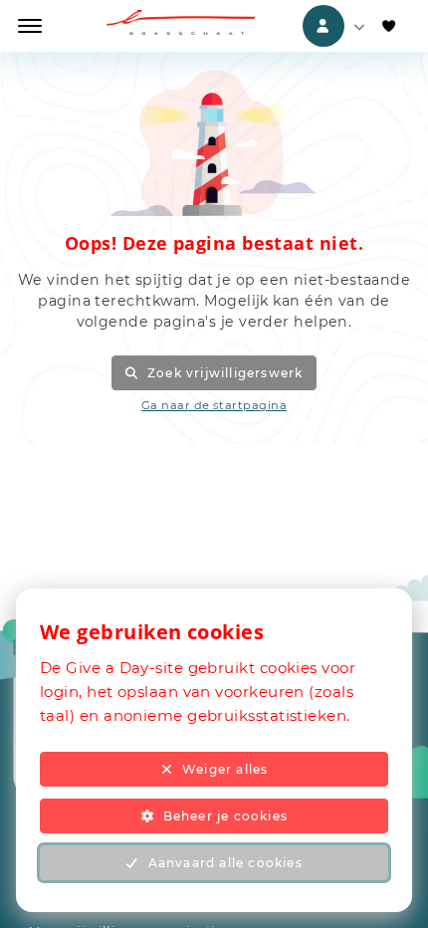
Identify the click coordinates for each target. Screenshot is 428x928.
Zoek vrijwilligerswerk (225, 372)
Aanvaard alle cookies (225, 862)
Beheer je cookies (225, 816)
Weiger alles (225, 769)
